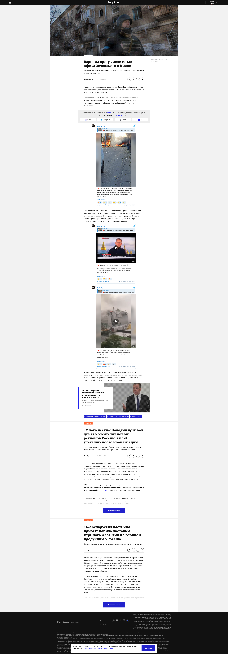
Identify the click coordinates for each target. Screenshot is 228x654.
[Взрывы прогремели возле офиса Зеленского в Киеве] (129, 79)
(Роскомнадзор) (137, 617)
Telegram (116, 115)
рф (116, 416)
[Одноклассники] (124, 620)
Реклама (103, 624)
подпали (102, 576)
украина (110, 416)
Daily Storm (114, 2)
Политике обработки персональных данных (98, 648)
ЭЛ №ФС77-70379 (157, 617)
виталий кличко (135, 416)
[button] (10, 3)
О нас (102, 621)
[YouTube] (117, 620)
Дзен (123, 115)
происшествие (124, 416)
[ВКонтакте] (120, 620)
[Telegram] (113, 620)
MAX (109, 113)
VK (127, 115)
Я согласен (148, 648)
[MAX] (127, 620)
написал (103, 490)
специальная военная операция (95, 416)
